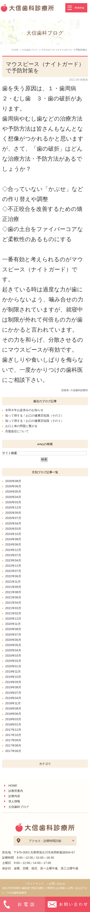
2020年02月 (13, 660)
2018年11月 (13, 703)
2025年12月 (13, 507)
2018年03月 (13, 719)
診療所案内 (15, 790)
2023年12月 (13, 550)
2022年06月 (13, 576)
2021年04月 (13, 602)
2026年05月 (13, 491)
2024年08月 (13, 539)
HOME (12, 785)
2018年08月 (13, 708)
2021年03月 (13, 608)
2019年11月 (13, 671)
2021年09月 (13, 587)
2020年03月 (13, 655)
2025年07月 (13, 518)
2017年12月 (13, 729)
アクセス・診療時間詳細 (45, 840)
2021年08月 (13, 592)
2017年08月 (13, 745)
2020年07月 (13, 634)
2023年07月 (13, 555)
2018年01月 (13, 724)
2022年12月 (13, 565)
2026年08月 (13, 481)
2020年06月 (13, 639)
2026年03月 (13, 502)
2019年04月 (13, 698)
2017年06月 (13, 751)
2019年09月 (13, 682)
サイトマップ (35, 883)
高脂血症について (17, 431)
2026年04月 (13, 497)
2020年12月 (13, 618)
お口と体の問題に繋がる (21, 426)
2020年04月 (13, 650)
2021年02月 (13, 613)
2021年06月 (13, 597)
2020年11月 (13, 624)
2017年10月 (13, 735)
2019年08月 (13, 687)
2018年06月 (13, 713)
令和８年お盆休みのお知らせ (24, 410)
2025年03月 (13, 528)
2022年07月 (13, 571)
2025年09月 (13, 512)
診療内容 (14, 796)
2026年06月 (13, 486)
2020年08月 (13, 629)
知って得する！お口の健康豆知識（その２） (34, 415)
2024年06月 (13, 544)
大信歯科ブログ (18, 806)
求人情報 (14, 801)
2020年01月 (13, 666)
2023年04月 (13, 560)
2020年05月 (13, 645)
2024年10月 (13, 534)
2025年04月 (13, 523)
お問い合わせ (57, 883)
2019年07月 (13, 692)
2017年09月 (13, 740)
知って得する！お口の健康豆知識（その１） (34, 420)
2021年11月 (13, 581)
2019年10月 (13, 676)
